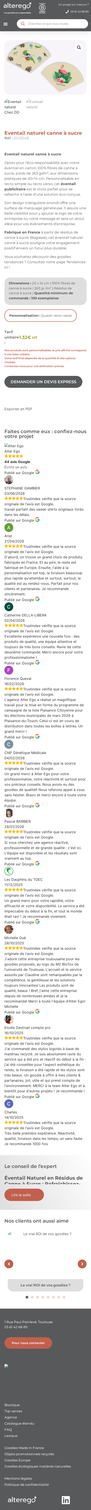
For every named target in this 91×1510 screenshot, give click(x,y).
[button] (5, 24)
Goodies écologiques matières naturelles (37, 1466)
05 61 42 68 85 (15, 1327)
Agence (10, 1417)
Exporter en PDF (18, 409)
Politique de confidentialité (26, 1484)
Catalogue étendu (19, 1423)
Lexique (10, 1436)
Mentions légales (18, 1478)
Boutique (12, 1405)
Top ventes (13, 1411)
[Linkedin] (66, 1500)
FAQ (8, 1429)
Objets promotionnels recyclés (29, 1454)
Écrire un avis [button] (15, 467)
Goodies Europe (17, 1460)
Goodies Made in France (24, 1448)
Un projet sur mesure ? (73, 4)
